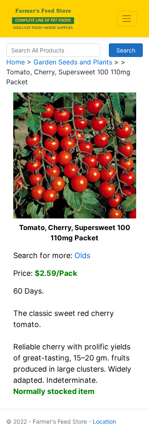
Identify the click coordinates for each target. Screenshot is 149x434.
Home (15, 62)
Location (104, 421)
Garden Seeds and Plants (73, 62)
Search (125, 50)
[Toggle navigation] (127, 18)
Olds (82, 255)
